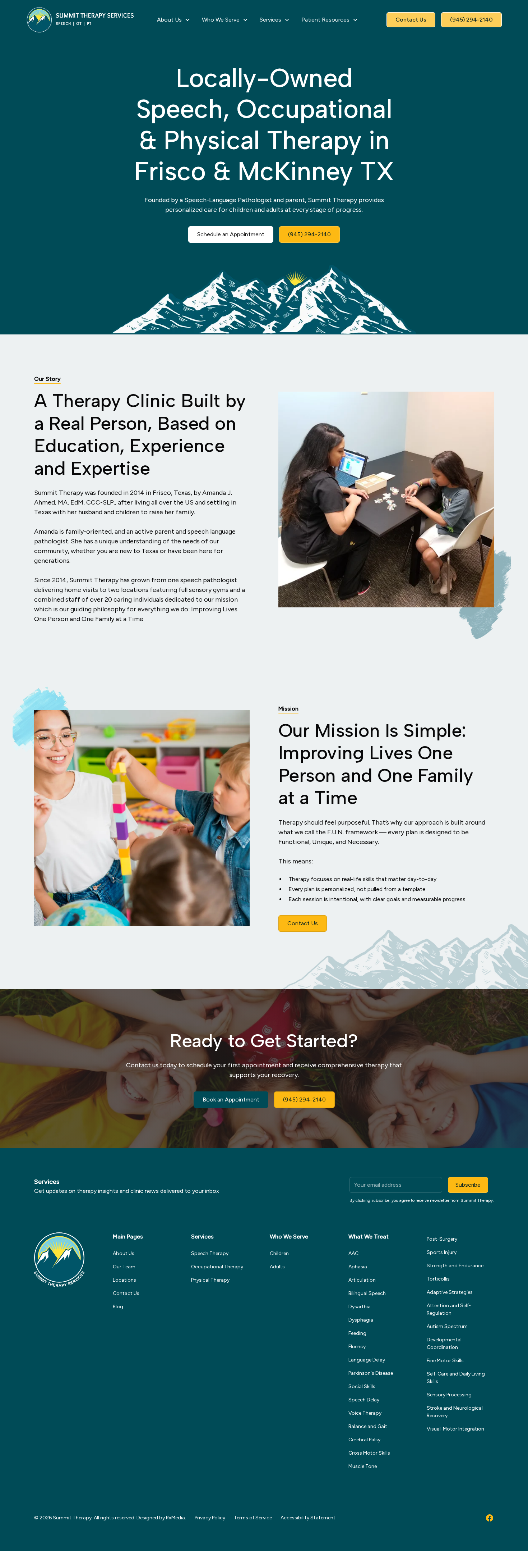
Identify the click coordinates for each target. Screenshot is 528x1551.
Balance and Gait (367, 1426)
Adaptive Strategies (450, 1292)
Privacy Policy (210, 1518)
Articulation (362, 1280)
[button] (173, 20)
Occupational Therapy (217, 1267)
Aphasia (357, 1267)
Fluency (357, 1347)
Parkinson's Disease (370, 1373)
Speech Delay (363, 1400)
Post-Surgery (442, 1239)
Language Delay (366, 1360)
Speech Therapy (209, 1253)
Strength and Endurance (455, 1266)
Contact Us (410, 19)
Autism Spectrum (447, 1326)
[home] (80, 20)
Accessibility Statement (308, 1518)
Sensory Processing (449, 1395)
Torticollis (438, 1279)
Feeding (357, 1333)
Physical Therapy (210, 1280)
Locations (124, 1280)
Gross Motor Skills (369, 1453)
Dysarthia (359, 1307)
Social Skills (361, 1386)
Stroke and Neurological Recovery (455, 1412)
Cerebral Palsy (364, 1440)
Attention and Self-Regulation (449, 1309)
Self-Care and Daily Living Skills (456, 1378)
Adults (277, 1267)
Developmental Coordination (444, 1343)
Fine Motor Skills (445, 1361)
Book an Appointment (231, 1099)
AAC (353, 1253)
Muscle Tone (362, 1466)
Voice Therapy (364, 1413)
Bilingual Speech (367, 1293)
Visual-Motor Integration (455, 1429)
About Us (123, 1253)
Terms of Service (253, 1518)
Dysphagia (360, 1320)
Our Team (124, 1267)
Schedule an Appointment (230, 234)
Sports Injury (442, 1252)
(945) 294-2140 (471, 19)
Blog (118, 1307)
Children (279, 1253)
